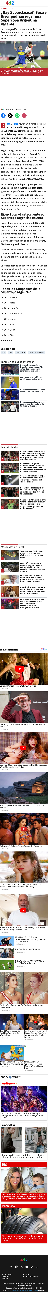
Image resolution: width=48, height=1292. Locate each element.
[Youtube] (27, 1267)
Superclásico (20, 353)
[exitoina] (24, 1084)
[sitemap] (37, 1267)
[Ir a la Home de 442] (10, 4)
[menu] (3, 3)
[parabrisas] (24, 1206)
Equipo (28, 1274)
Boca (3, 353)
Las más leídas (9, 447)
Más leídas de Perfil (12, 547)
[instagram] (11, 1267)
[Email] (24, 115)
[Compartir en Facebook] (3, 115)
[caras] (24, 1165)
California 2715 (15, 1290)
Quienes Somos (6, 1274)
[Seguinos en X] (21, 1267)
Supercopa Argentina (36, 353)
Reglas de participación (33, 1276)
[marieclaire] (24, 1125)
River (10, 353)
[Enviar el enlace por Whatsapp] (17, 115)
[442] (24, 1260)
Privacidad (5, 1278)
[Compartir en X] (10, 115)
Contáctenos (6, 1276)
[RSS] (32, 1267)
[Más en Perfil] (14, 1077)
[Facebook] (16, 1267)
